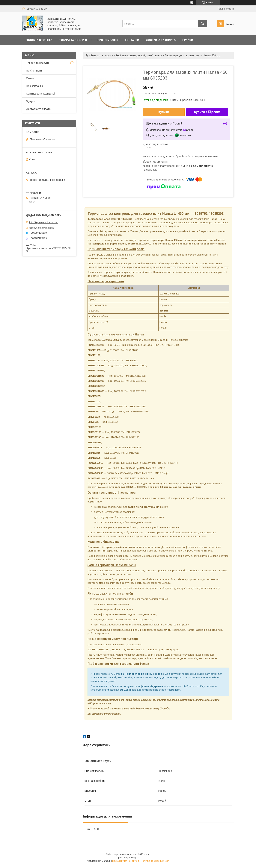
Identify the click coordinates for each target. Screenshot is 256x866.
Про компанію (107, 40)
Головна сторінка (39, 40)
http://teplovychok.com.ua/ (43, 222)
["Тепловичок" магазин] (32, 30)
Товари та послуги (73, 40)
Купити (163, 112)
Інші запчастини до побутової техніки (139, 55)
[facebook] (84, 737)
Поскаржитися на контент (125, 861)
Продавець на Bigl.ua (128, 857)
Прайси (187, 40)
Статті (30, 78)
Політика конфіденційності (155, 861)
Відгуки (30, 101)
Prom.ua (145, 854)
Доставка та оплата (161, 40)
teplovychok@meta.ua (41, 227)
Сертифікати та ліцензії (41, 93)
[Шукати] (202, 23)
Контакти (132, 40)
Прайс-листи (34, 70)
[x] (88, 737)
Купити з (200, 112)
